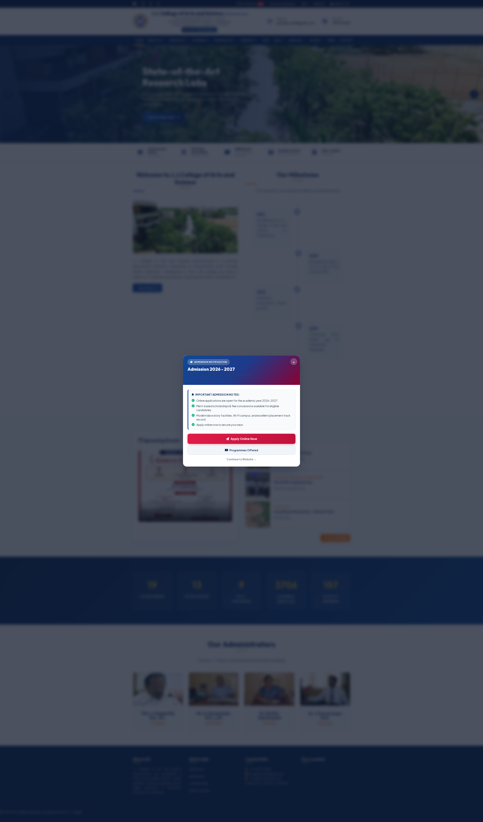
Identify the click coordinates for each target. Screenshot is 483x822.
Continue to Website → (241, 459)
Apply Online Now (244, 439)
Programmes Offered (243, 450)
